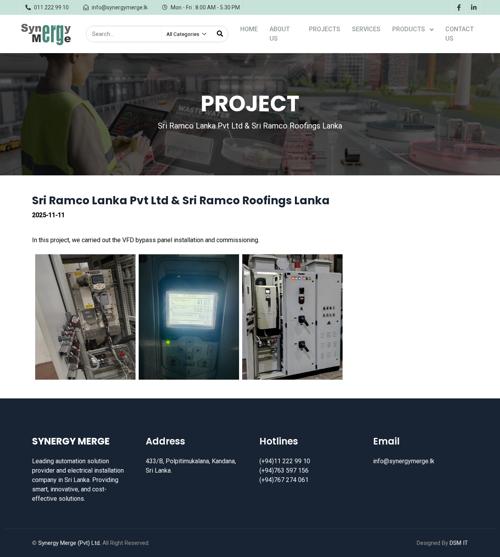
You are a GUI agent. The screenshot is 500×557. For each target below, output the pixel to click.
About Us (280, 33)
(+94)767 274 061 (284, 480)
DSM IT (459, 542)
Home (249, 29)
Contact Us (459, 33)
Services (366, 29)
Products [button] (409, 29)
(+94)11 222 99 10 (284, 461)
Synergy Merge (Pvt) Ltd (69, 542)
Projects (324, 29)
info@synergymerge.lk (403, 461)
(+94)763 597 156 (284, 470)
